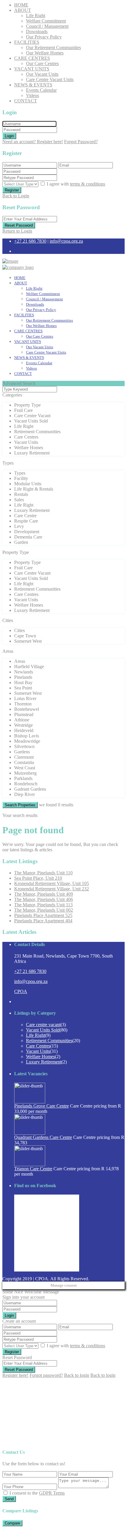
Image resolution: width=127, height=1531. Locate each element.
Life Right (35, 15)
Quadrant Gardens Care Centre (43, 1137)
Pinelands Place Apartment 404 (43, 920)
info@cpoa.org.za (66, 241)
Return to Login (17, 230)
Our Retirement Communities (53, 47)
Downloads (37, 31)
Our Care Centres (42, 63)
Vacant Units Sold (43, 1029)
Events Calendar (41, 90)
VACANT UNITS (31, 68)
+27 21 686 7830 (30, 241)
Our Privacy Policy (44, 36)
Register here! (15, 1375)
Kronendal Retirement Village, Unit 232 (51, 888)
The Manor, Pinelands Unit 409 (43, 894)
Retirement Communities (49, 1040)
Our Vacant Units (42, 74)
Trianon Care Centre (33, 1168)
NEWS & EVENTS (33, 84)
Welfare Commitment (46, 20)
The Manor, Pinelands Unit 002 (43, 910)
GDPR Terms (52, 1492)
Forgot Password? (81, 141)
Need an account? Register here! (32, 141)
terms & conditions (87, 183)
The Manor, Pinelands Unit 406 (43, 899)
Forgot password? (46, 1375)
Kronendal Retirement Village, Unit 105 (51, 883)
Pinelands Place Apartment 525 (43, 915)
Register (12, 190)
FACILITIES (26, 42)
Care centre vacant (43, 1024)
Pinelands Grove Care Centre (41, 1105)
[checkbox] (5, 1493)
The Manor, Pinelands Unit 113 (43, 904)
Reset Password (19, 225)
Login (9, 136)
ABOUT (22, 10)
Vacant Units (38, 1051)
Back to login (76, 1375)
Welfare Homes (40, 1056)
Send (9, 1499)
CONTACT (25, 100)
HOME (21, 4)
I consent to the (37, 1492)
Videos (32, 95)
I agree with (76, 183)
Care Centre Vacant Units (50, 79)
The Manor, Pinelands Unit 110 (43, 872)
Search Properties (20, 805)
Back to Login (15, 195)
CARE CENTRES (32, 58)
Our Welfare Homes (45, 52)
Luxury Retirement (43, 1061)
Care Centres (38, 1045)
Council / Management (47, 26)
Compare (12, 1523)
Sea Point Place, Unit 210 (38, 878)
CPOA (20, 991)
